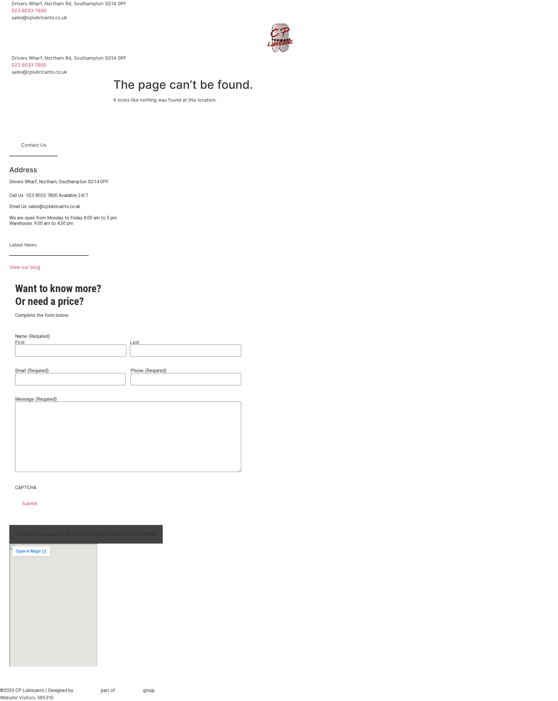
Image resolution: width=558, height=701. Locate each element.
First (20, 342)
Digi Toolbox (129, 690)
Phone (148, 370)
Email (32, 370)
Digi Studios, (87, 690)
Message (36, 399)
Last (134, 342)
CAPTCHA (25, 487)
